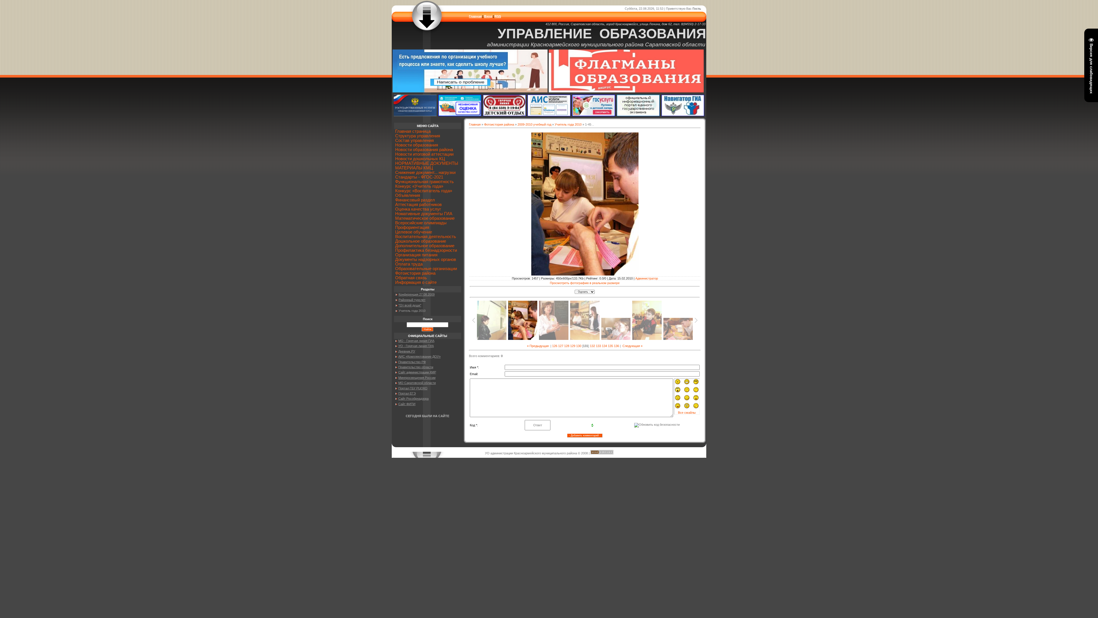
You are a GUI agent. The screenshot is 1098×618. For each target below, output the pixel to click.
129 (572, 346)
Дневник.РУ (406, 351)
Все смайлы (687, 412)
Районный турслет (412, 300)
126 (554, 346)
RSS (498, 16)
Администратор (646, 278)
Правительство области (415, 367)
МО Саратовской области (417, 383)
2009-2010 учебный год (534, 124)
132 (592, 346)
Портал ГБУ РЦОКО (412, 388)
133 (598, 346)
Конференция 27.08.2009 (417, 294)
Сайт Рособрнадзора (413, 398)
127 (560, 346)
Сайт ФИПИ (406, 404)
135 (610, 346)
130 (578, 346)
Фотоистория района (499, 124)
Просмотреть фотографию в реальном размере (585, 283)
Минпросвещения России (416, 377)
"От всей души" (410, 305)
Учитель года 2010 (568, 124)
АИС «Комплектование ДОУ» (419, 356)
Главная (475, 16)
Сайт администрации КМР (417, 372)
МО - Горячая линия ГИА (416, 340)
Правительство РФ (412, 362)
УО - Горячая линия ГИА (416, 346)
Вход (488, 16)
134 (604, 346)
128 (566, 346)
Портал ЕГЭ (407, 393)
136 (616, 346)
